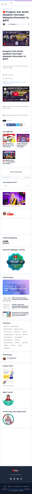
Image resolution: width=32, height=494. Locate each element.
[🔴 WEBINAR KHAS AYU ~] (9, 155)
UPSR (13, 345)
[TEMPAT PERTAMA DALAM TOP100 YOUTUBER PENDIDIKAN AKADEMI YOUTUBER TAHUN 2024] (23, 138)
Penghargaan (8, 337)
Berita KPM (8, 329)
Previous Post (5, 177)
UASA (6, 345)
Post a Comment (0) (16, 172)
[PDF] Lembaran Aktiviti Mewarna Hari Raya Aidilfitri (20, 298)
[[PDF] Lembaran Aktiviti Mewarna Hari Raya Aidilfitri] (7, 299)
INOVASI (17, 332)
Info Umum (7, 332)
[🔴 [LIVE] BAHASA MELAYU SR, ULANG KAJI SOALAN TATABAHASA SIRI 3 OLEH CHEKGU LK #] (9, 138)
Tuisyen (25, 342)
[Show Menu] (2, 4)
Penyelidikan (19, 337)
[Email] (21, 124)
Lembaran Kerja (8, 334)
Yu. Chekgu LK (11, 358)
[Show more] (24, 124)
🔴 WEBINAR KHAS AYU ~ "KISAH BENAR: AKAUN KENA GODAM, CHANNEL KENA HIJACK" (9, 162)
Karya (24, 332)
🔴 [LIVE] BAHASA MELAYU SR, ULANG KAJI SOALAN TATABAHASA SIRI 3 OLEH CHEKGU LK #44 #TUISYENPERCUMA (9, 145)
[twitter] (14, 478)
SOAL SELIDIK (8, 342)
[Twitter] (17, 124)
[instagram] (21, 478)
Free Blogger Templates (16, 490)
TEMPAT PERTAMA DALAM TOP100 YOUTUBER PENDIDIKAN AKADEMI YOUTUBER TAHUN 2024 (23, 145)
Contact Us (26, 486)
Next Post (27, 177)
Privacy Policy (18, 486)
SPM (17, 342)
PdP (25, 334)
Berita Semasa (18, 329)
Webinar (7, 348)
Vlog (20, 345)
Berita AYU (10, 8)
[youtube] (17, 478)
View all (26, 131)
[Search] (11, 2)
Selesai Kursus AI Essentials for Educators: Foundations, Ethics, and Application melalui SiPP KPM (20, 314)
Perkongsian (8, 340)
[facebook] (11, 478)
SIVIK (17, 340)
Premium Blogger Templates (15, 489)
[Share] (28, 24)
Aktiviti (6, 326)
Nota (18, 334)
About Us (10, 486)
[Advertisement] (16, 446)
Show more (9, 359)
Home (4, 8)
